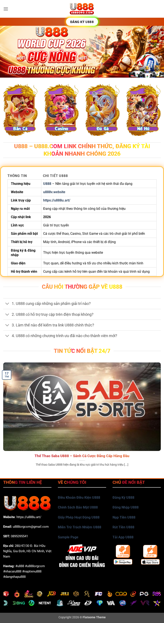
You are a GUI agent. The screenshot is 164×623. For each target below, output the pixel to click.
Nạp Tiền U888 (124, 517)
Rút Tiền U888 (123, 527)
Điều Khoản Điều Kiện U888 (79, 498)
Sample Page (68, 537)
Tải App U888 (123, 537)
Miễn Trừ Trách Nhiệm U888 (79, 527)
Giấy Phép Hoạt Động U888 (79, 517)
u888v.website (54, 192)
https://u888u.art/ (56, 200)
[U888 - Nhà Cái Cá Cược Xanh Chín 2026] (82, 9)
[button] (5, 9)
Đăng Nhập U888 (126, 507)
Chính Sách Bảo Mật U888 (78, 507)
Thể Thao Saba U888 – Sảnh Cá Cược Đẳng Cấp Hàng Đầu (82, 456)
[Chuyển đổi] (7, 304)
